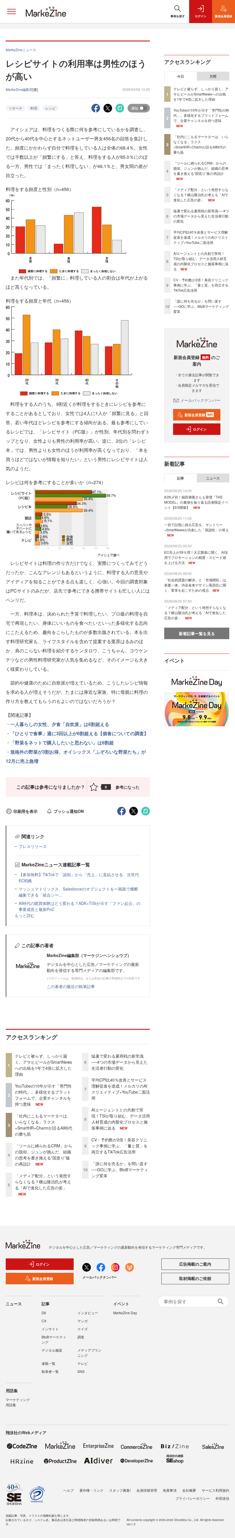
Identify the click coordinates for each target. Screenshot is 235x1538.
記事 (180, 478)
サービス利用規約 (215, 1490)
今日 (180, 76)
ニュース (213, 478)
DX (44, 1312)
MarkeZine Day (125, 1312)
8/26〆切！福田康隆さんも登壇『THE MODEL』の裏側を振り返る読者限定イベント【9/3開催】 (196, 502)
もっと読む (25, 915)
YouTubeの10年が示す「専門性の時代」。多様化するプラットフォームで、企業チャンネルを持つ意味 (43, 1095)
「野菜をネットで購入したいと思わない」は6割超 (62, 742)
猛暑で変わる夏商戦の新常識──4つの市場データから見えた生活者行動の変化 (119, 1062)
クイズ (82, 1328)
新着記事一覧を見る (197, 633)
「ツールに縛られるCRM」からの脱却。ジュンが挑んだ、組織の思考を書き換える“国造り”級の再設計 (43, 1155)
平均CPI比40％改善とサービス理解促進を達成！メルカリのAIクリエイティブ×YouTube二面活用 (120, 1089)
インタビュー (87, 1312)
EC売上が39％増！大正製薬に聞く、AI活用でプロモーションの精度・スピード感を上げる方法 (196, 557)
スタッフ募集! (120, 1490)
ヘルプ (68, 1490)
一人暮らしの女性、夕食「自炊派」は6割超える (59, 724)
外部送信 (222, 1498)
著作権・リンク (91, 1490)
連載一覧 (48, 1363)
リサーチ (15, 108)
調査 (80, 1336)
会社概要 (189, 1490)
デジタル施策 (52, 1350)
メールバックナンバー (200, 400)
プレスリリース (33, 846)
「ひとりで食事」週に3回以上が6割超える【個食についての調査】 (79, 733)
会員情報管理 (146, 1490)
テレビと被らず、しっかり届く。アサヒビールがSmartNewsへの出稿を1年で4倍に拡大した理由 (43, 1065)
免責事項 (170, 1490)
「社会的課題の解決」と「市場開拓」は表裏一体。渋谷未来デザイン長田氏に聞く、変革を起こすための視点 (195, 585)
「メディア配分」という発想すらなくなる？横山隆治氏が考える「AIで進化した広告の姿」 (43, 1182)
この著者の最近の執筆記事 (71, 986)
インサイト (50, 1328)
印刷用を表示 (25, 811)
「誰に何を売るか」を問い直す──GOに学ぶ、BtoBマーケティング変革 (119, 1169)
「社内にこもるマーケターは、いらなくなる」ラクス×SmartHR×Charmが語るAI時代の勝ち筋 (43, 1125)
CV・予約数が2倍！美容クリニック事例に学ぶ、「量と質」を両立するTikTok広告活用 (119, 1146)
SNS (81, 1371)
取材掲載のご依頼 (195, 1278)
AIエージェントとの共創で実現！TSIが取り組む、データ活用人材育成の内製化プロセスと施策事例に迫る (120, 1119)
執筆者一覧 (50, 1371)
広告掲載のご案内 (195, 1264)
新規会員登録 (199, 414)
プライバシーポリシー (192, 1498)
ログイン (200, 429)
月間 (212, 76)
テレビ (82, 1363)
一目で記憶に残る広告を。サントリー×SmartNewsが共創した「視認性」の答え (196, 527)
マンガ (82, 1320)
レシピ (50, 108)
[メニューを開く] (11, 11)
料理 (33, 108)
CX (44, 1320)
